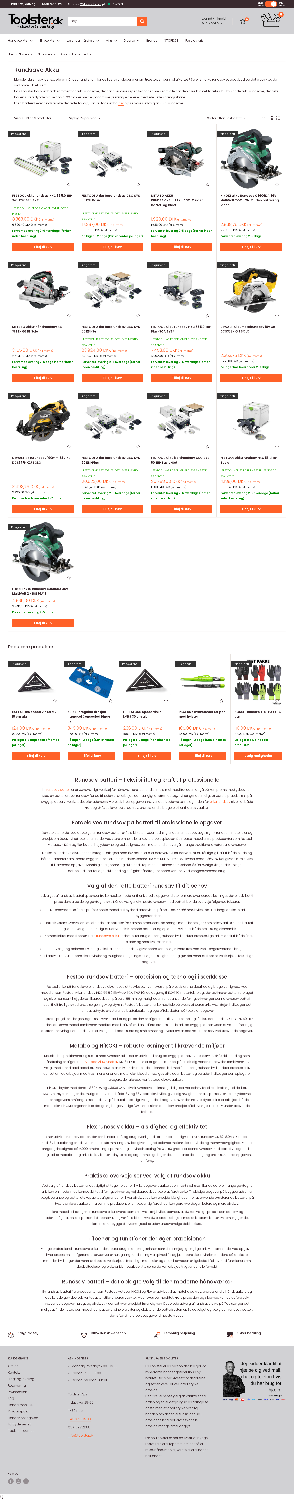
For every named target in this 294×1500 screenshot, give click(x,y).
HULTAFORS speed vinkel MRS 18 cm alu (35, 714)
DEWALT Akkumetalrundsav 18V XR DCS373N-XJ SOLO (247, 329)
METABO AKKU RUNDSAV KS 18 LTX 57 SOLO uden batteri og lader (177, 200)
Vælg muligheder (258, 756)
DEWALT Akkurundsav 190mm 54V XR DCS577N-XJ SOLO (41, 460)
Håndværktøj (18, 40)
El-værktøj (47, 40)
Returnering (17, 1385)
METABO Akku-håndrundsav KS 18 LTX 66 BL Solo (37, 329)
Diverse (129, 40)
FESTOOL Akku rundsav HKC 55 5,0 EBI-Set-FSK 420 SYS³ (42, 198)
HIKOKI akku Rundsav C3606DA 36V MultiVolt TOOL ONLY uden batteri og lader (249, 200)
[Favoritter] (243, 21)
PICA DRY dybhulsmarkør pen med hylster (202, 714)
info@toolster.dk (80, 1435)
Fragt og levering (21, 1379)
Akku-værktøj (47, 54)
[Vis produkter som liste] (278, 118)
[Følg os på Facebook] (11, 1481)
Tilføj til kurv (42, 247)
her (121, 103)
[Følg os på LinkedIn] (26, 1481)
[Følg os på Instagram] (18, 1481)
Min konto (210, 23)
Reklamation (17, 1392)
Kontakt (14, 1372)
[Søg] (142, 21)
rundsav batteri (58, 789)
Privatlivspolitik (19, 1411)
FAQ (11, 1398)
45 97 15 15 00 (80, 1419)
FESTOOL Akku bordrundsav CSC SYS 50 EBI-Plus (111, 460)
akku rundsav (220, 801)
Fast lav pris (194, 40)
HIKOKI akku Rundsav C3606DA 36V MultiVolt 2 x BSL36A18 (40, 591)
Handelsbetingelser (23, 1418)
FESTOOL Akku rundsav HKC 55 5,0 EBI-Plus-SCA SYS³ (181, 329)
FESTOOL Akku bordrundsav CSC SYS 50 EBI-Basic (111, 198)
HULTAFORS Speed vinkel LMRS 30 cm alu (142, 714)
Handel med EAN (20, 1405)
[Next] (286, 708)
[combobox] (102, 21)
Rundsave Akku (82, 54)
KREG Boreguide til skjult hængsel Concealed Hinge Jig (89, 716)
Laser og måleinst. (80, 40)
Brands (151, 40)
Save (64, 54)
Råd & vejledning (23, 4)
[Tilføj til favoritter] (69, 184)
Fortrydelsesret (19, 1424)
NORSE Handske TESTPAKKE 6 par (257, 714)
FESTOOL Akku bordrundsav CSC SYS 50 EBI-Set (111, 329)
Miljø (109, 40)
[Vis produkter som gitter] (271, 118)
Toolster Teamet (21, 1430)
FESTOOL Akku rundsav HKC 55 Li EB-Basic (249, 460)
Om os (13, 1366)
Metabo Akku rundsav (102, 1062)
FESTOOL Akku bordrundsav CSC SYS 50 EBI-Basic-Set (180, 460)
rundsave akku (107, 936)
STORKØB (171, 40)
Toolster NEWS (52, 4)
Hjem (11, 54)
